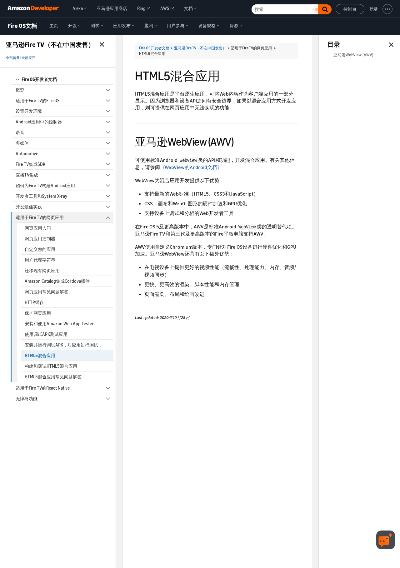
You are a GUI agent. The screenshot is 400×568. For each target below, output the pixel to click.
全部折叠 (13, 58)
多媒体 (22, 143)
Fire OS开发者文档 (154, 48)
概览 (20, 89)
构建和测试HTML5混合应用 (51, 366)
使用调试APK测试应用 (46, 334)
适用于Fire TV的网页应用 (40, 217)
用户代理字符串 (40, 259)
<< (36, 79)
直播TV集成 (27, 174)
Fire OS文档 (22, 26)
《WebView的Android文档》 (191, 167)
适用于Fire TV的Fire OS (38, 100)
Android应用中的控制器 (39, 121)
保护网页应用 (38, 313)
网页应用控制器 (40, 238)
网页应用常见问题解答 (46, 291)
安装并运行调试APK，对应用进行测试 (61, 344)
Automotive (27, 153)
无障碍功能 (27, 398)
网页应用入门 (38, 228)
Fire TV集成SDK (30, 164)
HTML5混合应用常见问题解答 (53, 376)
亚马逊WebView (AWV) (353, 54)
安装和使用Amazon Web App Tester (59, 323)
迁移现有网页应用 (42, 270)
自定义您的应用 (40, 249)
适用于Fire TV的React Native (43, 388)
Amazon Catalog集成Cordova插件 (57, 281)
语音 (20, 132)
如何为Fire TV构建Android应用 (45, 185)
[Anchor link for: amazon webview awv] (238, 140)
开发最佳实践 (29, 206)
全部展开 (28, 58)
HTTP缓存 (34, 302)
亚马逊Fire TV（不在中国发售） (200, 48)
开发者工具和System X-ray (41, 196)
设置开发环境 (29, 111)
